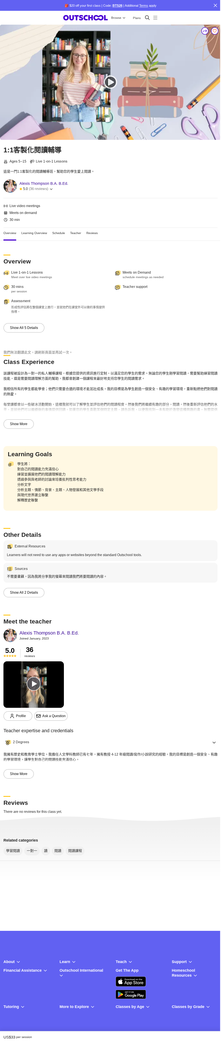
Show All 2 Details (24, 592)
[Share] (205, 31)
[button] (110, 742)
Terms (143, 5)
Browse (116, 17)
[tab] (9, 233)
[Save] (214, 31)
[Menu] (155, 17)
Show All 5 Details (24, 328)
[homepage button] (85, 18)
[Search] (147, 17)
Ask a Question (54, 716)
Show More (18, 424)
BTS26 (117, 5)
